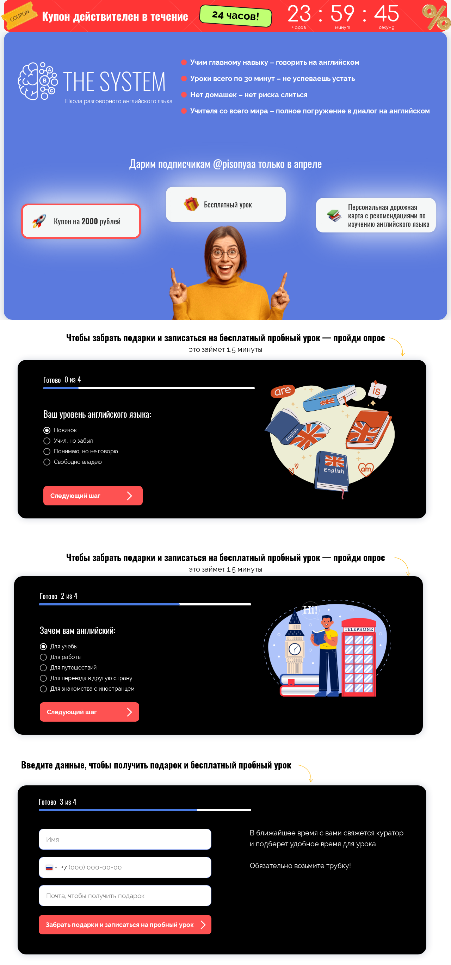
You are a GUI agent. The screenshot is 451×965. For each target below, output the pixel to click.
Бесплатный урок (228, 204)
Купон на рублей (87, 220)
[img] (334, 215)
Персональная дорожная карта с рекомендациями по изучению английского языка (389, 215)
